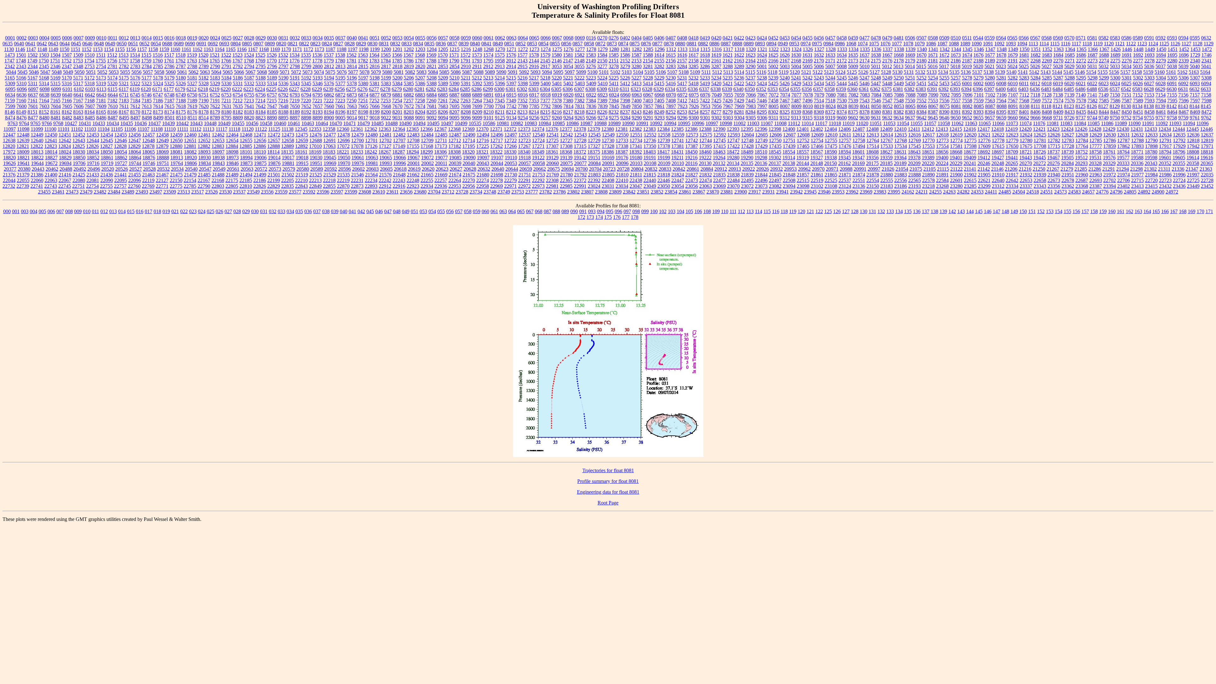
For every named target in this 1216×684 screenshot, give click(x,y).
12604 (747, 134)
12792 (1179, 140)
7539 (853, 100)
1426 (1116, 49)
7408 (671, 100)
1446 (1127, 49)
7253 (386, 100)
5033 (1115, 66)
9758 (1172, 117)
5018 (955, 66)
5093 (535, 72)
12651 (190, 140)
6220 (226, 89)
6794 (306, 95)
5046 (34, 72)
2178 (899, 60)
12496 (497, 134)
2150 (602, 60)
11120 (248, 129)
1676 (978, 55)
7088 (910, 95)
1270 (500, 49)
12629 (1095, 134)
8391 (956, 112)
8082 (967, 106)
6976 (705, 95)
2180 (921, 60)
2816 (375, 66)
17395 (705, 146)
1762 (180, 60)
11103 (90, 129)
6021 (1081, 83)
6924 (614, 95)
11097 (9, 129)
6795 (318, 95)
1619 (716, 55)
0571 (1081, 38)
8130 (1126, 106)
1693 (1149, 55)
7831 (580, 106)
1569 (431, 55)
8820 (249, 117)
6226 (283, 89)
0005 (56, 38)
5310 (21, 83)
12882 (204, 146)
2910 (466, 66)
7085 (888, 95)
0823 (315, 43)
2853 (443, 66)
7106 (1002, 95)
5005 (807, 66)
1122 (1131, 43)
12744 (705, 140)
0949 (783, 43)
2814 (352, 66)
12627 (1067, 134)
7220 (306, 100)
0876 (646, 43)
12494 (483, 134)
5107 (672, 72)
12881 (190, 146)
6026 (1138, 83)
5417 (682, 83)
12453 (92, 134)
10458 (266, 123)
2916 (534, 66)
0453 (785, 38)
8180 (226, 112)
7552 (921, 100)
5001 (762, 66)
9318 (819, 117)
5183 (215, 77)
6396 (978, 89)
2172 (842, 60)
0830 (372, 43)
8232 (614, 112)
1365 (1081, 49)
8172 (147, 112)
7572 (1047, 100)
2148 (579, 60)
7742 (511, 106)
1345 (967, 49)
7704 (500, 106)
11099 (37, 129)
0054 (409, 38)
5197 (363, 77)
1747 (9, 60)
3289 (739, 66)
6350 (750, 89)
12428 (1095, 129)
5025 (1024, 66)
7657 (318, 106)
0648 (99, 43)
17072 (343, 146)
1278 (591, 49)
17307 (552, 146)
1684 (1058, 55)
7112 (1024, 95)
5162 (1182, 72)
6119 (135, 89)
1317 (728, 49)
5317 (78, 83)
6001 (967, 83)
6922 (591, 95)
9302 (717, 117)
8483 (78, 117)
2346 (55, 66)
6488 (1092, 89)
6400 (1001, 89)
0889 (749, 43)
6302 (522, 89)
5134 (943, 72)
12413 (941, 129)
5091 (513, 72)
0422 (739, 38)
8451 (1138, 112)
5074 (319, 72)
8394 (990, 112)
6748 (169, 95)
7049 (717, 95)
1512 (112, 55)
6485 (1069, 89)
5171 (78, 77)
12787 (1123, 140)
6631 (1183, 89)
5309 (10, 83)
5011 (876, 66)
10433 (98, 123)
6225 (271, 89)
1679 (1013, 55)
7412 (682, 100)
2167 (785, 60)
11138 (288, 129)
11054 (903, 123)
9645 (933, 117)
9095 (454, 117)
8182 (238, 112)
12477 (329, 134)
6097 (33, 89)
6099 (56, 89)
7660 (329, 106)
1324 (796, 49)
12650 (176, 140)
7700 (489, 106)
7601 (33, 106)
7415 (693, 100)
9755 (1149, 117)
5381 (375, 83)
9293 (660, 117)
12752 (803, 140)
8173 (158, 112)
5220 (557, 77)
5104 (638, 72)
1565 (386, 55)
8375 (853, 112)
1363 (1059, 49)
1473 (10, 55)
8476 (21, 117)
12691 (329, 140)
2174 (864, 60)
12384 (663, 129)
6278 (385, 89)
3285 (693, 66)
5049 (68, 72)
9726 (1069, 117)
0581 (1092, 38)
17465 (803, 146)
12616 (914, 134)
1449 (1150, 49)
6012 (1035, 83)
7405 (659, 100)
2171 (830, 60)
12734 (636, 140)
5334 (272, 83)
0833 (407, 43)
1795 (488, 60)
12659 (301, 140)
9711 (1058, 117)
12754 (817, 140)
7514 (819, 100)
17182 (454, 146)
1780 (340, 60)
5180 (181, 77)
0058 (454, 38)
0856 (566, 43)
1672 (944, 55)
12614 (886, 134)
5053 (114, 72)
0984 (828, 43)
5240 (785, 77)
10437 (154, 123)
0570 (1069, 38)
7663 (352, 106)
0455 (807, 38)
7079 (819, 95)
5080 (387, 72)
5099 (581, 72)
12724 (538, 140)
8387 (933, 112)
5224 (602, 77)
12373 (524, 129)
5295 (1081, 77)
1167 (253, 49)
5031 (1092, 66)
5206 (409, 77)
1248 (477, 49)
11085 (1093, 123)
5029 (1069, 66)
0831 (384, 43)
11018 (835, 123)
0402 (625, 38)
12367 (440, 129)
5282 (1013, 77)
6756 (261, 95)
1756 (112, 60)
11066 (998, 123)
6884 (432, 95)
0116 (591, 38)
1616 (682, 55)
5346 (318, 83)
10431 (85, 123)
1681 (1024, 55)
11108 (157, 129)
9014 (352, 117)
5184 (226, 77)
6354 (784, 89)
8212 (511, 112)
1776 (294, 60)
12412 (928, 129)
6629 (1160, 89)
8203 (409, 112)
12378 (579, 129)
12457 (148, 134)
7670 (397, 106)
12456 (134, 134)
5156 (1114, 72)
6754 (238, 95)
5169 (55, 77)
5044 (11, 72)
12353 (315, 129)
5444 (842, 83)
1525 (260, 55)
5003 (785, 66)
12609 (817, 134)
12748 (747, 140)
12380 (607, 129)
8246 (648, 112)
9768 (58, 123)
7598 (1206, 100)
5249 (887, 77)
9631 (876, 117)
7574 (1058, 100)
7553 (933, 100)
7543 (864, 100)
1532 (283, 55)
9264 (568, 117)
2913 (500, 66)
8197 (352, 112)
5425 (773, 83)
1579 (545, 55)
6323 (636, 89)
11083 (1066, 123)
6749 (181, 95)
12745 (719, 140)
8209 (477, 112)
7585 (1104, 100)
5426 (785, 83)
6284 (454, 89)
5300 (1115, 77)
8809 (238, 117)
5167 (33, 77)
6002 (978, 83)
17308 (566, 146)
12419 (1011, 129)
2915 (522, 66)
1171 (297, 49)
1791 (465, 60)
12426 (1081, 129)
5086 (456, 72)
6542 (1126, 89)
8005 (774, 106)
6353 (773, 89)
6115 (112, 89)
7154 (1161, 95)
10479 (363, 123)
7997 (762, 106)
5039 (1183, 66)
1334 (853, 49)
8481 (56, 117)
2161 (716, 60)
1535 (306, 55)
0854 (543, 43)
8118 (1046, 106)
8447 (1115, 112)
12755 (831, 140)
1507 (67, 55)
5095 (558, 72)
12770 (928, 140)
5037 (1161, 66)
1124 (1153, 43)
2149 (591, 60)
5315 (55, 83)
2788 (192, 66)
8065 (910, 106)
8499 (158, 117)
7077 (796, 95)
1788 (431, 60)
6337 (704, 89)
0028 (249, 38)
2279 (1161, 60)
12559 (678, 134)
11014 (807, 123)
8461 (1161, 112)
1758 (135, 60)
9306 (762, 117)
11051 (876, 123)
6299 (488, 89)
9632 (887, 117)
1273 (534, 49)
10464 (321, 123)
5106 (661, 72)
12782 (1054, 140)
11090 (1134, 123)
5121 (806, 72)
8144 (1194, 106)
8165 (101, 112)
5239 (773, 77)
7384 (591, 100)
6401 (1012, 89)
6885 (443, 95)
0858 (589, 43)
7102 (990, 95)
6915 (511, 95)
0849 (498, 43)
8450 (1127, 112)
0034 (318, 38)
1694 (1161, 55)
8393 (978, 112)
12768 (900, 140)
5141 (1023, 72)
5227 (636, 77)
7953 (705, 106)
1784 (386, 60)
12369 (468, 129)
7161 (33, 100)
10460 (280, 123)
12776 (984, 140)
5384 (397, 83)
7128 (1047, 95)
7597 (1195, 100)
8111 (1035, 106)
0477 (864, 38)
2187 (967, 60)
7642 (261, 106)
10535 (475, 123)
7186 (158, 100)
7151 (1126, 95)
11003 (753, 123)
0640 (19, 43)
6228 (306, 89)
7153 (1149, 95)
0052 (386, 38)
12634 (1165, 134)
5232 (693, 77)
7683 (443, 106)
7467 (785, 100)
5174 (112, 77)
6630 (1172, 89)
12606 (775, 134)
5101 (604, 72)
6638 (44, 95)
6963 (637, 95)
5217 (534, 77)
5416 (671, 83)
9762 (1206, 117)
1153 (98, 49)
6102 (79, 89)
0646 (87, 43)
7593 (1149, 100)
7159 (10, 100)
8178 (204, 112)
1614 (659, 55)
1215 (454, 49)
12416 (969, 129)
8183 (249, 112)
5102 (615, 72)
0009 (90, 38)
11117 (221, 129)
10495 (433, 123)
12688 (315, 140)
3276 (591, 66)
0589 (1138, 38)
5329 (215, 83)
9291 (648, 117)
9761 (1195, 117)
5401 (557, 83)
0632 (1206, 38)
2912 (488, 66)
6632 (1194, 89)
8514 (204, 117)
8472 (1206, 112)
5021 (990, 66)
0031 (283, 38)
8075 (945, 106)
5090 (501, 72)
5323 (147, 83)
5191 (295, 77)
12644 (92, 140)
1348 (1002, 49)
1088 (954, 43)
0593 (1172, 38)
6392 (944, 89)
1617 (693, 55)
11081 (1053, 123)
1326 (808, 49)
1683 (1047, 55)
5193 (318, 77)
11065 (984, 123)
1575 (500, 55)
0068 (568, 38)
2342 (10, 66)
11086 (1107, 123)
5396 (500, 83)
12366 (426, 129)
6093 (1195, 83)
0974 (806, 43)
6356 (807, 89)
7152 (1138, 95)
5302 (1138, 77)
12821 (22, 146)
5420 (716, 83)
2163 (739, 60)
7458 (773, 100)
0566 (1024, 38)
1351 (1036, 49)
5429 (796, 83)
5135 (954, 72)
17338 (622, 146)
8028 (842, 106)
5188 (261, 77)
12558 (664, 134)
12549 (608, 134)
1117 (1076, 43)
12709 (427, 140)
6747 (158, 95)
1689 (1115, 55)
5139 (1000, 72)
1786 (408, 60)
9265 (580, 117)
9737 (1081, 117)
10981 (503, 123)
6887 (454, 95)
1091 (988, 43)
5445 (853, 83)
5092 (524, 72)
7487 (796, 100)
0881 (692, 43)
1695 (1172, 55)
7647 (272, 106)
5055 (125, 72)
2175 (876, 60)
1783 (374, 60)
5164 (1205, 72)
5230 (671, 77)
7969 (739, 106)
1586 (625, 55)
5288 (1070, 77)
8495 (124, 117)
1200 (386, 49)
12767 (886, 140)
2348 (78, 66)
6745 (135, 95)
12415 (955, 129)
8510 (181, 117)
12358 (329, 129)
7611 (124, 106)
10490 (405, 123)
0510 (956, 38)
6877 (375, 95)
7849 (625, 106)
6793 (295, 95)
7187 (169, 100)
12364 (398, 129)
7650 (295, 106)
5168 (44, 77)
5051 (91, 72)
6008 (1001, 83)
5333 (261, 83)
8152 (44, 112)
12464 (232, 134)
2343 (21, 66)
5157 (1125, 72)
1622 (739, 55)
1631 (807, 55)
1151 (75, 49)
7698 (466, 106)
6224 (260, 89)
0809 (270, 43)
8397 (1013, 112)
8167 (124, 112)
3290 (750, 66)
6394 (966, 89)
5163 (1194, 72)
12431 (1136, 129)
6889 (477, 95)
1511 (101, 55)
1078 (908, 43)
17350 (649, 146)
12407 (858, 129)
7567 (1013, 100)
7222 (329, 100)
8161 (55, 112)
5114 (739, 72)
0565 (1012, 38)
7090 (933, 95)
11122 (261, 129)
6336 (693, 89)
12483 (413, 134)
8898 (306, 117)
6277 (374, 89)
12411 (914, 129)
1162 (197, 49)
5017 (944, 66)
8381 (887, 112)
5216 (522, 77)
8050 (876, 106)
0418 (693, 38)
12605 (761, 134)
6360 (852, 89)
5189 (272, 77)
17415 (719, 146)
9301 (705, 117)
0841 (486, 43)
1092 (999, 43)
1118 (1087, 43)
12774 (956, 140)
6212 (192, 89)
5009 (853, 66)
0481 (899, 38)
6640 (67, 95)
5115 (750, 72)
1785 (397, 60)
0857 (578, 43)
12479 (357, 134)
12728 (580, 140)
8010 (808, 106)
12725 (552, 140)
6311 (625, 89)
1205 (443, 49)
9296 (682, 117)
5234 (716, 77)
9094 (443, 117)
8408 (1047, 112)
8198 (363, 112)
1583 (591, 55)
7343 (488, 100)
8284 (750, 112)
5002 (773, 66)
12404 (830, 129)
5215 (511, 77)
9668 (1047, 117)
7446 (762, 100)
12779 (1012, 140)
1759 (146, 60)
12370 (482, 129)
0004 (44, 38)
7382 (579, 100)
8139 (1160, 106)
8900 (329, 117)
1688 (1104, 55)
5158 (1137, 72)
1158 (153, 49)
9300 (694, 117)
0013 (135, 38)
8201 (397, 112)
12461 (204, 134)
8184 (261, 112)
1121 (1120, 43)
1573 (477, 55)
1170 (286, 49)
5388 (432, 83)
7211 (226, 100)
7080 (831, 95)
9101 (489, 117)
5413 (636, 83)
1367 (1104, 49)
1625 (773, 55)
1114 (1044, 43)
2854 (454, 66)
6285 (465, 89)
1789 (443, 60)
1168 (264, 49)
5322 (135, 83)
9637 (910, 117)
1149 (53, 49)
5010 (864, 66)
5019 (967, 66)
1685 (1070, 55)
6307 (579, 89)
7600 (21, 106)
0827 (338, 43)
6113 (101, 89)
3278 (614, 66)
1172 (308, 49)
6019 (1058, 83)
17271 (538, 146)
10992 (656, 123)
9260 (557, 117)
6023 (1104, 83)
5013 (898, 66)
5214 (500, 77)
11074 (1025, 123)
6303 (534, 89)
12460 (190, 134)
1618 (705, 55)
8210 (489, 112)
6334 (670, 89)
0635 (8, 43)
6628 (1149, 89)
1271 (511, 49)
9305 (751, 117)
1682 (1035, 55)
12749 (761, 140)
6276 (363, 89)
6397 (989, 89)
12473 (288, 134)
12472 (274, 134)
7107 (1013, 95)
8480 (44, 117)
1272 (523, 49)
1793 (477, 60)
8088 (1002, 106)
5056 (136, 72)
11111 (182, 129)
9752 (1126, 117)
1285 (648, 49)
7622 (215, 106)
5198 (375, 77)
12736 (649, 140)
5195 (340, 77)
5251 (910, 77)
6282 (431, 89)
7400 (636, 100)
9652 (967, 117)
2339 (1184, 60)
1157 (142, 49)
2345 (44, 66)
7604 (56, 106)
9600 (842, 117)
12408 (872, 129)
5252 (921, 77)
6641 (78, 95)
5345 (306, 83)
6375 (887, 89)
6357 (818, 89)
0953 (794, 43)
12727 (566, 140)
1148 (42, 49)
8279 (728, 112)
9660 (1013, 117)
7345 (500, 100)
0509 (944, 38)
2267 (1024, 60)
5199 (386, 77)
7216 (283, 100)
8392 (967, 112)
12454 (106, 134)
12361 (357, 129)
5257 (956, 77)
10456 (252, 123)
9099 (477, 117)
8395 (1001, 112)
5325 (169, 83)
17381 (677, 146)
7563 (990, 100)
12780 (1026, 140)
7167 (78, 100)
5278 (967, 77)
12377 (566, 129)
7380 (568, 100)
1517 (169, 55)
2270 (1058, 60)
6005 (990, 83)
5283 (1024, 77)
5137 (977, 72)
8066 (922, 106)
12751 (789, 140)
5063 (205, 72)
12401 (802, 129)
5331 (238, 83)
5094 (547, 72)
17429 (761, 146)
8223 (591, 112)
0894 (771, 43)
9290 (637, 117)
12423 (1053, 129)
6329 (659, 89)
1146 (20, 49)
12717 (496, 140)
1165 (231, 49)
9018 (375, 117)
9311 (773, 117)
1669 (910, 55)
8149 (21, 112)
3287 (716, 66)
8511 (192, 117)
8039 (853, 106)
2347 (67, 66)
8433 (1070, 112)
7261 (443, 100)
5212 (477, 77)
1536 (317, 55)
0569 (1058, 38)
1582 (579, 55)
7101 (979, 95)
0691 (201, 43)
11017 (821, 123)
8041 (865, 106)
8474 (10, 117)
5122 (818, 72)
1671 (933, 55)
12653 (218, 140)
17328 (608, 146)
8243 (636, 112)
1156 (131, 49)
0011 (112, 38)
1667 (887, 55)
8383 (910, 112)
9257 (546, 117)
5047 (45, 72)
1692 (1138, 55)
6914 (500, 95)
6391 (932, 89)
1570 (443, 55)
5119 (783, 72)
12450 (51, 134)
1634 (842, 55)
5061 (182, 72)
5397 (511, 83)
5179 (169, 77)
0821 (293, 43)
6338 (716, 89)
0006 (67, 38)
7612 (135, 106)
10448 (210, 123)
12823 (50, 146)
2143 (522, 60)
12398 (775, 129)
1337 (888, 49)
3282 (659, 66)
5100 (592, 72)
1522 (226, 55)
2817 (386, 66)
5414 (648, 83)
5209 (443, 77)
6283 (442, 89)
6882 (409, 95)
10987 (586, 123)
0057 (443, 38)
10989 (614, 123)
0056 (432, 38)
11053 (889, 123)
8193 (318, 112)
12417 (983, 129)
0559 (990, 38)
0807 (258, 43)
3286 (705, 66)
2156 (671, 60)
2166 (773, 60)
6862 (329, 95)
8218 (579, 112)
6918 (546, 95)
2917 (545, 66)
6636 (21, 95)
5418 (693, 83)
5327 (192, 83)
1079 (920, 43)
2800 (318, 66)
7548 (899, 100)
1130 (9, 49)
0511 (967, 38)
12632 (1137, 134)
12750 (775, 140)
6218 (203, 89)
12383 (649, 129)
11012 (794, 123)
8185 (272, 112)
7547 (887, 100)
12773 (942, 140)
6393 (955, 89)
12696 (343, 140)
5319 (101, 83)
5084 (433, 72)
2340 (1195, 60)
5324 (158, 83)
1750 (44, 60)
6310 (613, 89)
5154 (1091, 72)
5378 (352, 83)
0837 (452, 43)
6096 (22, 89)
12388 (705, 129)
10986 (572, 123)
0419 (705, 38)
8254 (693, 112)
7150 (1115, 95)
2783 (135, 66)
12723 (524, 140)
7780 (523, 106)
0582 (1104, 38)
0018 (181, 38)
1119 (1098, 43)
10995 (684, 123)
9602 (853, 117)
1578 (534, 55)
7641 (249, 106)
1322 (774, 49)
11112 (195, 129)
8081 (956, 106)
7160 (21, 100)
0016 (169, 38)
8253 (682, 112)
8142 (1172, 106)
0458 (842, 38)
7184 (135, 100)
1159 (164, 49)
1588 (648, 55)
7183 (124, 100)
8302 (773, 112)
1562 (351, 55)
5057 (148, 72)
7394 (614, 100)
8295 (762, 112)
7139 (1069, 95)
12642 (65, 140)
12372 (510, 129)
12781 (1040, 140)
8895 (283, 117)
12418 (997, 129)
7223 (340, 100)
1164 (220, 49)
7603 (44, 106)
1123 (1142, 43)
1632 (819, 55)
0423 (750, 38)
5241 (796, 77)
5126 (863, 72)
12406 (844, 129)
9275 (614, 117)
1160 (175, 49)
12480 (371, 134)
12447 (9, 134)
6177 (169, 89)
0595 (1195, 38)
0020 (204, 38)
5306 (1184, 77)
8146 (10, 112)
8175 (181, 112)
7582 (1092, 100)
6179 (180, 89)
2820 (420, 66)
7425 (716, 100)
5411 (614, 83)
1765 (215, 60)
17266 (510, 146)
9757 (1161, 117)
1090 (977, 43)
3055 (579, 66)
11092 (1162, 123)
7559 (978, 100)
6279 (397, 89)
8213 (522, 112)
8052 (888, 106)
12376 (552, 129)
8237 (625, 112)
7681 (432, 106)
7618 (181, 106)
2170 (819, 60)
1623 (750, 55)
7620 (204, 106)
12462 (218, 134)
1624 (762, 55)
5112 (717, 72)
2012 (511, 60)
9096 (466, 117)
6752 (215, 95)
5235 (728, 77)
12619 (956, 134)
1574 (488, 55)
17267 (524, 146)
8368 (807, 112)
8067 (933, 106)
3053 (557, 66)
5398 (523, 83)
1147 (31, 49)
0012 (124, 38)
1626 (785, 55)
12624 (1026, 134)
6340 (738, 89)
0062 (500, 38)
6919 (557, 95)
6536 (1103, 89)
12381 (621, 129)
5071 (285, 72)
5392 (477, 83)
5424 (762, 83)
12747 (733, 140)
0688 (167, 43)
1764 (203, 60)
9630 (864, 117)
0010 (101, 38)
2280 (1172, 60)
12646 (120, 140)
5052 (102, 72)
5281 (1001, 77)
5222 (579, 77)
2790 (215, 66)
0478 (876, 38)
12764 (872, 140)
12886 (259, 146)
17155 (413, 146)
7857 (648, 106)
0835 (429, 43)
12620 (970, 134)
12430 (1123, 129)
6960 (625, 95)
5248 (876, 77)
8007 (785, 106)
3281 (648, 66)
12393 (733, 129)
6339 (727, 89)
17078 (357, 146)
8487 (113, 117)
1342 (945, 49)
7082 (853, 95)
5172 (90, 77)
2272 (1081, 60)
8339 (796, 112)
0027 (238, 38)
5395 (489, 83)
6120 (146, 89)
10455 (238, 123)
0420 (716, 38)
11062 (957, 123)
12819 (1207, 140)
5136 (966, 72)
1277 (580, 49)
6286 (477, 89)
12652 (204, 140)
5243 (819, 77)
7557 (956, 100)
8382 (899, 112)
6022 (1092, 83)
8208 (466, 112)
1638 (876, 55)
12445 (1192, 129)
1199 (375, 49)
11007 (767, 123)
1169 (275, 49)
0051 (375, 38)
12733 (622, 140)
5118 (772, 72)
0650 (122, 43)
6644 (113, 95)
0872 (600, 43)
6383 (921, 89)
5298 (1092, 77)
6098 (45, 89)
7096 (967, 95)
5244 (830, 77)
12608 (803, 134)
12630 (1109, 134)
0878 (669, 43)
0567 (1035, 38)
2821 (432, 66)
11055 (916, 123)
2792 (238, 66)
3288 (728, 66)
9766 (47, 123)
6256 (340, 89)
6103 (90, 89)
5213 (488, 77)
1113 (1033, 43)
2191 (1013, 60)
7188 (181, 100)
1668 (899, 55)
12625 (1040, 134)
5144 (1057, 72)
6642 (90, 95)
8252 (671, 112)
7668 (386, 106)
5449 (899, 83)
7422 (705, 100)
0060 (477, 38)
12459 (176, 134)
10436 (140, 123)
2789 (204, 66)
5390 (454, 83)
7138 (1058, 95)
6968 (660, 95)
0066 (546, 38)
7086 (899, 95)
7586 (1115, 100)
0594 (1183, 38)
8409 (1058, 112)
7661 (340, 106)
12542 (566, 134)
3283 (671, 66)
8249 (659, 112)
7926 (694, 106)
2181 (933, 60)
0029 (261, 38)
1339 (910, 49)
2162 (728, 60)
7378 (557, 100)
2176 (887, 60)
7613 (147, 106)
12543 (580, 134)
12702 (385, 140)
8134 (1137, 106)
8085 (979, 106)
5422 (739, 83)
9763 (13, 123)
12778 (998, 140)
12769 (914, 140)
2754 (101, 66)
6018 (1047, 83)
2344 (33, 66)
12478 (343, 134)
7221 (317, 100)
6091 (1172, 83)
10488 (391, 123)
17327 (594, 146)
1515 (146, 55)
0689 (179, 43)
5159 (1148, 72)
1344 (956, 49)
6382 (909, 89)
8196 (340, 112)
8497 (135, 117)
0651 (133, 43)
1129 (1208, 43)
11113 (208, 129)
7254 (397, 100)
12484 (427, 134)
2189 (990, 60)
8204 (420, 112)
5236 (739, 77)
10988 (600, 123)
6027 (1149, 83)
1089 (965, 43)
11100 (50, 129)
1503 (44, 55)
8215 (545, 112)
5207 (420, 77)
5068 (262, 72)
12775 (970, 140)
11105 (117, 129)
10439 (168, 123)
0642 (42, 43)
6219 (214, 89)
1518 (180, 55)
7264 (477, 100)
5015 (921, 66)
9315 (807, 117)
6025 (1126, 83)
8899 (318, 117)
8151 (33, 112)
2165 (762, 60)
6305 (556, 89)
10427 (71, 123)
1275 (557, 49)
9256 (534, 117)
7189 (192, 100)
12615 (900, 134)
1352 (1047, 49)
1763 (192, 60)
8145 (1206, 106)
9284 (625, 117)
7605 (67, 106)
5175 (124, 77)
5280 (990, 77)
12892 (301, 146)
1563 (363, 55)
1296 (660, 49)
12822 (36, 146)
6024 (1115, 83)
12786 (1109, 140)
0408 (682, 38)
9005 (340, 117)
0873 (612, 43)
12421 (1039, 129)
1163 (208, 49)
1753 (78, 60)
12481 (385, 134)
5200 (397, 77)
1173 (319, 49)
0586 (1126, 38)
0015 (158, 38)
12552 (650, 134)
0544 (978, 38)
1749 (32, 60)
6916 (523, 95)
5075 (330, 72)
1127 (1186, 43)
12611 (845, 134)
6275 (351, 89)
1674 (967, 55)
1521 (215, 55)
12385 (677, 129)
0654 (156, 43)
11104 (104, 129)
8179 (215, 112)
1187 (330, 49)
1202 (409, 49)
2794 (249, 66)
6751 (204, 95)
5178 (158, 77)
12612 (858, 134)
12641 (51, 140)
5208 (432, 77)
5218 (545, 77)
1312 (671, 49)
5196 (352, 77)
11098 (23, 129)
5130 (897, 72)
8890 (272, 117)
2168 (796, 60)
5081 (399, 72)
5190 (283, 77)
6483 (1046, 89)
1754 (89, 60)
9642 (921, 117)
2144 (534, 60)
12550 (622, 134)
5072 (296, 72)
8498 (147, 117)
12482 (399, 134)
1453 (1195, 49)
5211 (466, 77)
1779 (329, 60)
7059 (739, 95)
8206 (443, 112)
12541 (552, 134)
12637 (1207, 134)
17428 (747, 146)
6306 (568, 89)
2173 (853, 60)
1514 (135, 55)
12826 (92, 146)
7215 (272, 100)
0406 (659, 38)
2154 (648, 60)
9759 (1183, 117)
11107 (143, 129)
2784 (147, 66)
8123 (1069, 106)
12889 (287, 146)
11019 (848, 123)
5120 (795, 72)
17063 (329, 146)
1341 (933, 49)
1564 (374, 55)
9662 (1024, 117)
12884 (231, 146)
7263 (465, 100)
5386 (420, 83)
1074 (863, 43)
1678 (1001, 55)
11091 (1148, 123)
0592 (1161, 38)
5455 (956, 83)
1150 (64, 49)
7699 (477, 106)
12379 (593, 129)
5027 (1047, 66)
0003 (33, 38)
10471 (349, 123)
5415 (659, 83)
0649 (110, 43)
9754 (1138, 117)
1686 (1081, 55)
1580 (557, 55)
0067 (557, 38)
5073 (307, 72)
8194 (329, 112)
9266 (591, 117)
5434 (819, 83)
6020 (1069, 83)
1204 (432, 49)
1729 (1195, 55)
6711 (124, 95)
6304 (545, 89)
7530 (842, 100)
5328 (204, 83)
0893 (760, 43)
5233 (705, 77)
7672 (409, 106)
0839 (464, 43)
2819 (409, 66)
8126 (1092, 106)
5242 (807, 77)
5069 (273, 72)
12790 (1151, 140)
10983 (530, 123)
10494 (419, 123)
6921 (580, 95)
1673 (956, 55)
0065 (534, 38)
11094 (1189, 123)
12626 (1054, 134)
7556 (944, 100)
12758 (858, 140)
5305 (1172, 77)
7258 (420, 100)
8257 (705, 112)
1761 (169, 60)
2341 (1206, 60)
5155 (1103, 72)
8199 (375, 112)
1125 (1164, 43)
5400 (546, 83)
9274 (603, 117)
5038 (1172, 66)
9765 (35, 123)
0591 (1149, 38)
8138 (1149, 106)
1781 (351, 60)
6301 (511, 89)
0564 (1001, 38)
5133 (932, 72)
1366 (1093, 49)
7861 (660, 106)
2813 (340, 66)
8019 (819, 106)
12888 (273, 146)
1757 (123, 60)
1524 (249, 55)
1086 (931, 43)
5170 (67, 77)
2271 (1070, 60)
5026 (1035, 66)
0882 (703, 43)
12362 (370, 129)
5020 (978, 66)
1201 (397, 49)
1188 (341, 49)
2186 (956, 60)
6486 (1080, 89)
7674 (420, 106)
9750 (1115, 117)
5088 (478, 72)
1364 (1070, 49)
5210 (454, 77)
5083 (421, 72)
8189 (295, 112)
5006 (819, 66)
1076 (885, 43)
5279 (978, 77)
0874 (623, 43)
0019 (192, 38)
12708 (413, 140)
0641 (30, 43)
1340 (922, 49)
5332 (249, 83)
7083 (865, 95)
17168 (427, 146)
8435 (1081, 112)
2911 (477, 66)
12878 (148, 146)
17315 (580, 146)
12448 (23, 134)
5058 (159, 72)
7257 (408, 100)
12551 (636, 134)
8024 (831, 106)
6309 (602, 89)
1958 (500, 60)
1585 (614, 55)
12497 (510, 134)
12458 (162, 134)
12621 (984, 134)
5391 (466, 83)
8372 (830, 112)
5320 (112, 83)
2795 (261, 66)
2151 (614, 60)
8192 (306, 112)
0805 (247, 43)
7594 (1161, 100)
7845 (614, 106)
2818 (397, 66)
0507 (921, 38)
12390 (719, 129)
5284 (1035, 77)
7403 (648, 100)
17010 (315, 146)
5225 (614, 77)
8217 (568, 112)
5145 (1068, 72)
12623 (1012, 134)
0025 (226, 38)
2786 (169, 66)
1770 (272, 60)
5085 (444, 72)
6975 (694, 95)
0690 (190, 43)
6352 (761, 89)
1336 (876, 49)
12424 (1067, 129)
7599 (10, 106)
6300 (499, 89)
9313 (796, 117)
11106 (130, 129)
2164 (750, 60)
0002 (21, 38)
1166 (242, 49)
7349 (511, 100)
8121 (1058, 106)
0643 (53, 43)
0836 (441, 43)
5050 (79, 72)
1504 (55, 55)
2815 (363, 66)
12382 (635, 129)
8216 (557, 112)
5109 (695, 72)
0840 (475, 43)
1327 (819, 49)
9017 (363, 117)
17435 (775, 146)
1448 (1138, 49)
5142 (1034, 72)
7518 (830, 100)
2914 (511, 66)
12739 (663, 140)
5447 (876, 83)
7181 (101, 100)
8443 (1092, 112)
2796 (272, 66)
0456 (819, 38)
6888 (466, 95)
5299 (1104, 77)
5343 (295, 83)
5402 (568, 83)
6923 (603, 95)
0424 (762, 38)
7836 (591, 106)
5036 (1149, 66)
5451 (921, 83)
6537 (1115, 89)
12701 (371, 140)
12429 (1109, 129)
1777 (306, 60)
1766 (226, 60)
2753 (90, 66)
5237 (750, 77)
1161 (186, 49)
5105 (649, 72)
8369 (819, 112)
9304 (739, 117)
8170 (135, 112)
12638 (9, 140)
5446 (864, 83)
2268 (1035, 60)
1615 (671, 55)
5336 (283, 83)
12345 (301, 129)
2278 (1149, 60)
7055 (728, 95)
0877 (657, 43)
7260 (431, 100)
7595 (1172, 100)
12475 (301, 134)
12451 (65, 134)
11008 (780, 123)
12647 (134, 140)
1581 (568, 55)
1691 (1127, 55)
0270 (602, 38)
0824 (327, 43)
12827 (106, 146)
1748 (21, 60)
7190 (204, 100)
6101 (67, 89)
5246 (853, 77)
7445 (750, 100)
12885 (245, 146)
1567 (408, 55)
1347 (990, 49)
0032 (295, 38)
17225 (482, 146)
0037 (340, 38)
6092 (1183, 83)
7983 (751, 106)
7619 (192, 106)
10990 (628, 123)
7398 (625, 100)
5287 (1058, 77)
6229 (317, 89)
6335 (681, 89)
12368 (454, 129)
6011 (1024, 83)
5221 (568, 77)
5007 (830, 66)
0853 (532, 43)
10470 (335, 123)
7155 (1172, 95)
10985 (558, 123)
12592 (719, 134)
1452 (1184, 49)
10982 (516, 123)
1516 (158, 55)
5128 (886, 72)
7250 (351, 100)
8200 (386, 112)
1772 (283, 60)
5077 (353, 72)
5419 (705, 83)
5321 (124, 83)
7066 (751, 95)
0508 (933, 38)
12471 (260, 134)
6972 (682, 95)
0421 (728, 38)
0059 (466, 38)
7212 (237, 100)
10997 (712, 123)
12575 (706, 134)
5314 (44, 83)
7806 (557, 106)
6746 (147, 95)
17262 (496, 146)
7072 (774, 95)
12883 (218, 146)
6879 (386, 95)
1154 (109, 49)
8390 (944, 112)
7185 (147, 100)
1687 (1092, 55)
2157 (682, 60)
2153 (636, 60)
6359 (841, 89)
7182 (112, 100)
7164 (44, 100)
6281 (420, 89)
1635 (853, 55)
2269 (1047, 60)
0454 (796, 38)
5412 (625, 83)
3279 (625, 66)
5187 (249, 77)
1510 (90, 55)
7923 (682, 106)
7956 (717, 106)
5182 (204, 77)
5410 (603, 83)
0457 (830, 38)
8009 (796, 106)
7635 (238, 106)
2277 (1138, 60)
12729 (594, 140)
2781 (112, 66)
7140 (1081, 95)
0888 (737, 43)
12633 (1151, 134)
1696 (1184, 55)
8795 (226, 117)
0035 (329, 38)
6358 (830, 89)
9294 (671, 117)
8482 (67, 117)
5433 (807, 83)
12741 (677, 140)
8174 (169, 112)
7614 (158, 106)
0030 (272, 38)
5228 (648, 77)
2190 (1001, 60)
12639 (23, 140)
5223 (591, 77)
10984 (544, 123)
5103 (627, 72)
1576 (511, 55)
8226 (602, 112)
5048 (57, 72)
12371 (496, 129)
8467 (1184, 112)
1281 (625, 49)
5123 (829, 72)
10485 (377, 123)
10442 (182, 123)
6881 (397, 95)
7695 (454, 106)
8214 (534, 112)
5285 (1047, 77)
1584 (602, 55)
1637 (864, 55)
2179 (910, 60)
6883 (420, 95)
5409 (591, 83)
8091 (1013, 106)
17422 (733, 146)
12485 (441, 134)
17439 (789, 146)
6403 (1023, 89)
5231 (682, 77)
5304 (1161, 77)
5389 (443, 83)
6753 (226, 95)
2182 (944, 60)
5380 (363, 83)
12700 (357, 140)
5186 (238, 77)
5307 (1195, 77)
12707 (399, 140)
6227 (294, 89)
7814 (568, 106)
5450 (910, 83)
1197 (353, 49)
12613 (872, 134)
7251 (363, 100)
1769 (260, 60)
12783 (1067, 140)
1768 (249, 60)
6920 (568, 95)
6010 (1013, 83)
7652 (306, 106)
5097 (570, 72)
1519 (192, 55)
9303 (728, 117)
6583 (1137, 89)
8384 (921, 112)
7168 (90, 100)
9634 (899, 117)
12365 (412, 129)
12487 (455, 134)
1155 (120, 49)
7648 (283, 106)
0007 (78, 38)
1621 (728, 55)
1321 (762, 49)
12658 (288, 140)
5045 (22, 72)
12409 (886, 129)
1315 (705, 49)
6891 (489, 95)
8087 (990, 106)
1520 (203, 55)
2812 (329, 66)
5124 (840, 72)
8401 (1024, 112)
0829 (361, 43)
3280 (636, 66)
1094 (1022, 43)
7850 (637, 106)
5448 (887, 83)
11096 (1202, 123)
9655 (978, 117)
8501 (170, 117)
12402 (816, 129)
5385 (409, 83)
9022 (386, 117)
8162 (67, 112)
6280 (408, 89)
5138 (989, 72)
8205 (432, 112)
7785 (534, 106)
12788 (1137, 140)
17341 (636, 146)
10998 (725, 123)
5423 (750, 83)
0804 (236, 43)
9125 (500, 117)
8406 (1035, 112)
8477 (33, 117)
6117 (124, 89)
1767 (237, 60)
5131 (909, 72)
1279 (603, 49)
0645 (76, 43)
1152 (87, 49)
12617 (928, 134)
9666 (1035, 117)
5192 (306, 77)
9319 (830, 117)
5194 (329, 77)
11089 (1121, 123)
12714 (468, 140)
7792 (546, 106)
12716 (482, 140)
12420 (1025, 129)
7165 (55, 100)
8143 (1183, 106)
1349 (1013, 49)
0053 (397, 38)
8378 (864, 112)
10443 (196, 123)
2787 (181, 66)
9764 (24, 123)
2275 (1115, 60)
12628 (1081, 134)
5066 (239, 72)
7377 (545, 100)
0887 (726, 43)
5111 (706, 72)
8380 (876, 112)
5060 (171, 72)
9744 (1092, 117)
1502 (33, 55)
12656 (260, 140)
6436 (1035, 89)
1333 (842, 49)
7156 (1183, 95)
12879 (162, 146)
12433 (1150, 129)
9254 (523, 117)
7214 (260, 100)
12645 (106, 140)
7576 (1070, 100)
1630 (796, 55)
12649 (162, 140)
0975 (817, 43)
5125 (852, 72)
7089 (922, 95)
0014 (147, 38)
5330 (226, 83)
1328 (831, 49)
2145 (545, 60)
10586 (489, 123)
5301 (1127, 77)
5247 (864, 77)
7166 (67, 100)
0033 (306, 38)
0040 (352, 38)
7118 (1035, 95)
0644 (65, 43)
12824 (64, 146)
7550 (910, 100)
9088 (409, 117)
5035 (1138, 66)
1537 (329, 55)
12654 (232, 140)
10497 (447, 123)
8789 (215, 117)
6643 (101, 95)
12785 (1095, 140)
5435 (830, 83)
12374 (538, 129)
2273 (1092, 60)
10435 (126, 123)
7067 (762, 95)
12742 (691, 140)
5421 (728, 83)
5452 (933, 83)
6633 (1206, 89)
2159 (705, 60)
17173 (440, 146)
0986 (840, 43)
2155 (659, 60)
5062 (193, 72)
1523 (237, 55)
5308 (1206, 77)
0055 (420, 38)
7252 (374, 100)
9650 (956, 117)
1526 (272, 55)
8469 (1195, 112)
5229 (659, 77)
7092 (945, 95)
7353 (534, 100)
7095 (956, 95)
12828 (120, 146)
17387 (691, 146)
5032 (1104, 66)
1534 (294, 55)
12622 (998, 134)
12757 (845, 140)
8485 (90, 117)
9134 (511, 117)
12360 (343, 129)
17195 (468, 146)
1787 (420, 60)
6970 (671, 95)
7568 (1024, 100)
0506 (910, 38)
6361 (864, 89)
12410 (900, 129)
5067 (250, 72)
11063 (971, 123)
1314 (694, 49)
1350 (1024, 49)
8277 (716, 112)
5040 (1195, 66)
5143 (1046, 72)
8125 (1080, 106)
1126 (1175, 43)
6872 (340, 95)
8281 (739, 112)
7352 (522, 100)
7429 (739, 100)
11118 (234, 129)
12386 (691, 129)
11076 (1039, 123)
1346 (979, 49)
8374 (842, 112)
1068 (851, 43)
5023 (1001, 66)
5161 (1171, 72)
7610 (113, 106)
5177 (147, 77)
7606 (78, 106)
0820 (281, 43)
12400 (788, 129)
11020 (862, 123)
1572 (465, 55)
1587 (636, 55)
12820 (9, 146)
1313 (682, 49)
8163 (78, 112)
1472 (1207, 49)
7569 (1035, 100)
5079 (376, 72)
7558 (967, 100)
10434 (112, 123)
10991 (642, 123)
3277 (602, 66)
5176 (135, 77)
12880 (176, 146)
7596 (1184, 100)
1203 (420, 49)
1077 (897, 43)
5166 (21, 77)
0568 (1047, 38)
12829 (134, 146)
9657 (990, 117)
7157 (1195, 95)
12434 (1164, 129)
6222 (237, 89)
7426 (728, 100)
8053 (899, 106)
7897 (671, 106)
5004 (796, 66)
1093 (1011, 43)
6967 (648, 95)
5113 (728, 72)
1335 (865, 49)
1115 (1055, 43)
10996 (698, 123)
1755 (101, 60)
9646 (944, 117)
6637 (33, 95)
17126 (371, 146)
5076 (342, 72)
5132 (920, 72)
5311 (33, 83)
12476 (315, 134)
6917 (534, 95)
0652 (144, 43)
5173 (101, 77)
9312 (785, 117)
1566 (397, 55)
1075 (874, 43)
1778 (317, 60)
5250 (899, 77)
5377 (340, 83)
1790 (454, 60)
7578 (1081, 100)
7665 (363, 106)
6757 (272, 95)
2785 (158, 66)
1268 (489, 49)
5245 (842, 77)
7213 (249, 100)
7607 (90, 106)
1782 (363, 60)
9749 (1104, 117)
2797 (283, 66)
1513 (123, 55)
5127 (875, 72)
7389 (602, 100)
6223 (249, 89)
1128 (1197, 43)
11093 (1175, 123)
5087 (467, 72)
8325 (785, 112)
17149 (399, 146)
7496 (807, 100)
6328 (647, 89)
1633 (830, 55)
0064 (523, 38)
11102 (77, 129)
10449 (224, 123)
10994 (670, 123)
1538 (340, 55)
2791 (226, 66)
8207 (454, 112)
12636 (1193, 134)
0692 (213, 43)
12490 (469, 134)
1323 (785, 49)
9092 (432, 117)
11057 (930, 123)
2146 (557, 60)
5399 (534, 83)
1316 (717, 49)
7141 (1092, 95)
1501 (21, 55)
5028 (1058, 66)
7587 (1127, 100)
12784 (1081, 140)
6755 (249, 95)
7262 (454, 100)
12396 (761, 129)
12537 (524, 134)
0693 (224, 43)
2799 (306, 66)
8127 (1103, 106)
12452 (79, 134)
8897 (295, 117)
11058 (944, 123)
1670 (921, 55)
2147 (568, 60)
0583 (1115, 38)
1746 (1206, 55)
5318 (90, 83)
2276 (1127, 60)
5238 (762, 77)
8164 (90, 112)
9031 (397, 117)
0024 (215, 38)
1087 (942, 43)
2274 (1104, 60)
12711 (441, 140)
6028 (1161, 83)
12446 (1206, 129)
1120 (1109, 43)
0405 (648, 38)
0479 (887, 38)
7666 (375, 106)
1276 (568, 49)
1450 (1161, 49)
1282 (637, 49)
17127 (385, 146)
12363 (384, 129)
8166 (112, 112)
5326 (181, 83)
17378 (663, 146)
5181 (192, 77)
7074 (785, 95)
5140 (1011, 72)
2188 (978, 60)
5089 (490, 72)
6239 (328, 89)
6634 (10, 95)
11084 (1080, 123)
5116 (761, 72)
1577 (522, 55)
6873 (352, 95)
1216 (466, 49)
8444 (1104, 112)
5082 (410, 72)
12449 (37, 134)
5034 (1126, 66)
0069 (580, 38)
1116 (1065, 43)
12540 (538, 134)
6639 (56, 95)
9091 (420, 117)
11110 (170, 129)
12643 (79, 140)
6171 (157, 89)
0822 (304, 43)
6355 (795, 89)
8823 (261, 117)
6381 (898, 89)
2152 (625, 60)
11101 (64, 129)
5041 (1206, 66)
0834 (418, 43)
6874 (363, 95)
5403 (580, 83)
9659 (1001, 117)
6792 (283, 95)
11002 (739, 123)
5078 (364, 72)
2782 (124, 66)
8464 (1172, 112)
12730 (608, 140)
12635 (1179, 134)
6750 (192, 95)
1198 (364, 49)
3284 (682, 66)
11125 (274, 129)
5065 (228, 72)
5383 (386, 83)
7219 (294, 100)
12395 (747, 129)
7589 (1138, 100)
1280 (614, 49)
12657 (274, 140)
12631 (1123, 134)
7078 (808, 95)
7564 (1001, 100)
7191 (215, 100)
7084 (876, 95)
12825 (78, 146)
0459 (853, 38)
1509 (78, 55)
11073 (1012, 123)
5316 (67, 83)
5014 (910, 66)
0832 (395, 43)
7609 (101, 106)
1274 (546, 49)
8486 (101, 117)
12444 (1178, 129)
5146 (1080, 72)
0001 (10, 38)
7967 (728, 106)
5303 (1149, 77)
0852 (521, 43)
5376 (329, 83)
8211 (500, 112)
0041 (363, 38)
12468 (246, 134)
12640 (37, 140)
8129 (1115, 106)
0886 (714, 43)
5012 (887, 66)
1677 (990, 55)
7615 (169, 106)
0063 (511, 38)
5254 (933, 77)
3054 (568, 66)
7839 (603, 106)
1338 (899, 49)
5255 (944, 77)
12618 (942, 134)
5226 (625, 77)
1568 (420, 55)
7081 (842, 95)
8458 (1149, 112)
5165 (10, 77)
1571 (454, 55)
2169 (807, 60)
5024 (1012, 66)
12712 (454, 140)
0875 (635, 43)
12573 (692, 134)
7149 (1104, 95)
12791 (1165, 140)
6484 (1058, 89)
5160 (1160, 72)
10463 (307, 123)
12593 (733, 134)
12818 (1193, 140)
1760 (158, 60)
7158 (1206, 95)
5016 (933, 66)
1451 (1173, 49)
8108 (1024, 106)
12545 (594, 134)
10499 (461, 123)
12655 (246, 140)
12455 (120, 134)
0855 (555, 43)
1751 (55, 60)
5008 (842, 66)
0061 (489, 38)
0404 (636, 38)
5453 (944, 83)
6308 (591, 89)
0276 (614, 38)
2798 (295, 66)
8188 (283, 112)
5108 (684, 72)
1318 (739, 49)
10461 (294, 123)
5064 (216, 72)
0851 (509, 43)
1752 (66, 60)
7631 (226, 106)
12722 (510, 140)
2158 (693, 60)
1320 (751, 49)
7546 (876, 100)
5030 (1081, 66)
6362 (875, 89)
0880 (680, 43)
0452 (773, 38)
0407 (671, 38)
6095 (10, 89)
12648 (148, 140)
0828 (350, 43)
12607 (789, 134)
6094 (1206, 83)
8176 (192, 112)
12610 (831, 134)
